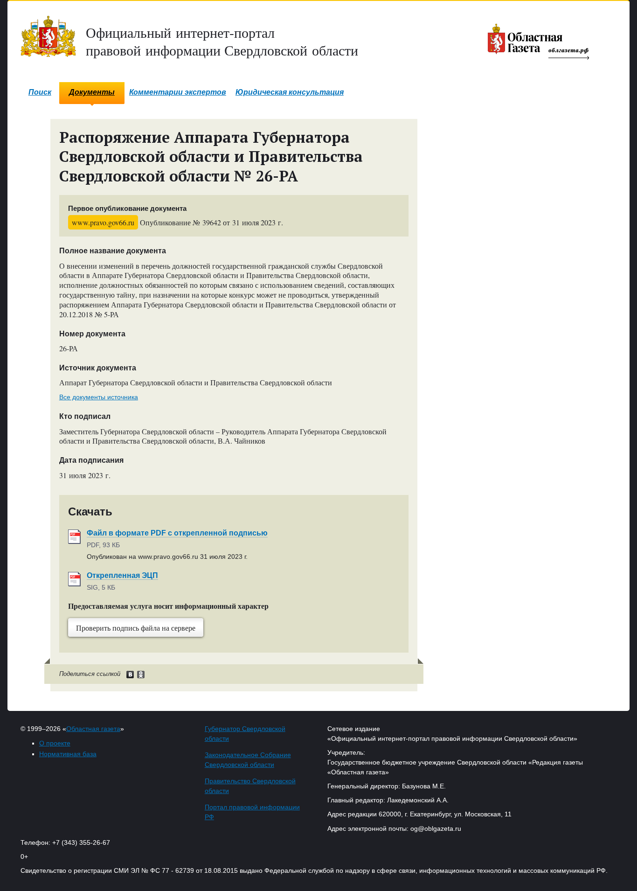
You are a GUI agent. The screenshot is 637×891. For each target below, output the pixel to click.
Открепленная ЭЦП (122, 575)
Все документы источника (98, 397)
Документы (92, 92)
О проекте (54, 743)
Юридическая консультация (289, 92)
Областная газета (93, 728)
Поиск (39, 92)
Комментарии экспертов (177, 92)
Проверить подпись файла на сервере (135, 628)
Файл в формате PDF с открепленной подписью (177, 533)
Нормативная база (68, 754)
